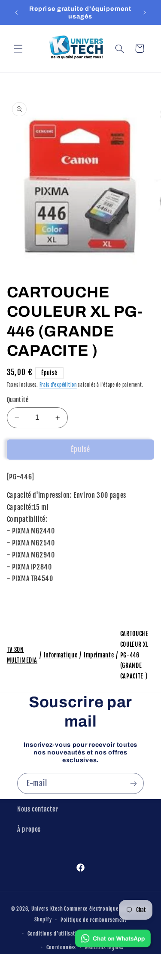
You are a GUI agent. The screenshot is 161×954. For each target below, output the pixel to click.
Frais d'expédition (58, 385)
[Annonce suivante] (144, 12)
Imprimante (99, 655)
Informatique (61, 655)
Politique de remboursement (94, 920)
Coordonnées (61, 947)
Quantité (17, 399)
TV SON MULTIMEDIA (22, 655)
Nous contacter (37, 809)
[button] (18, 48)
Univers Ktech (47, 909)
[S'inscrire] (133, 783)
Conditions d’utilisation (54, 933)
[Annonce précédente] (16, 12)
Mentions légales (104, 947)
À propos (29, 829)
